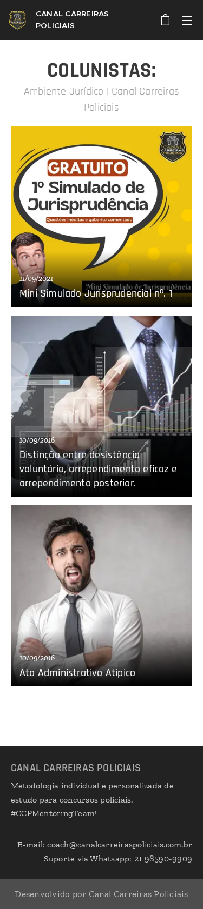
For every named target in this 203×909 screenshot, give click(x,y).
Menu (187, 20)
